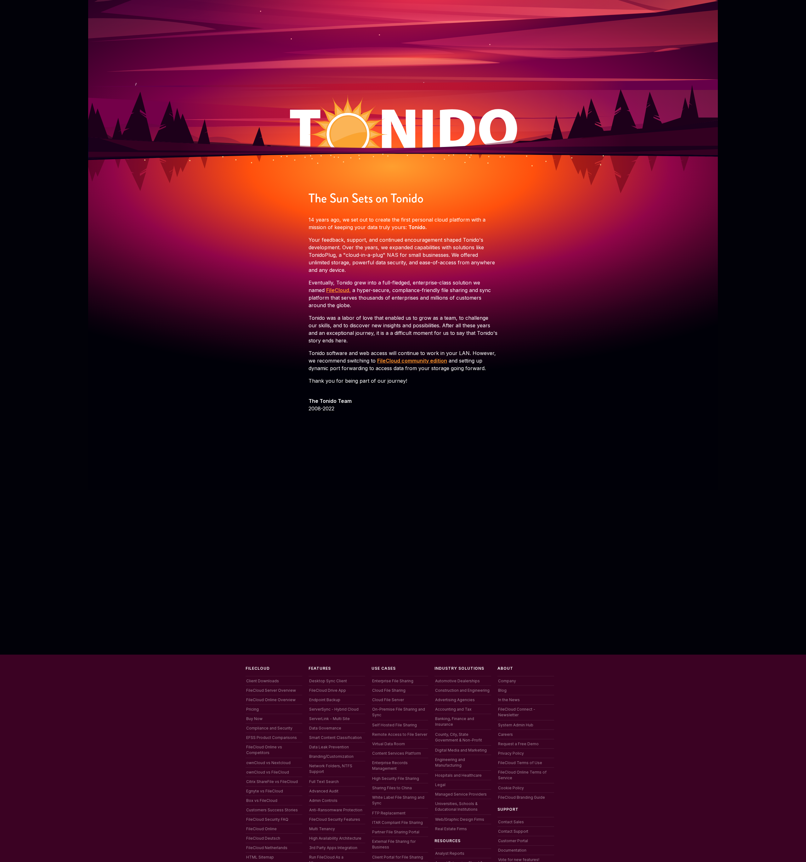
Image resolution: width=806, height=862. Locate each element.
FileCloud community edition (412, 361)
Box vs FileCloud (261, 800)
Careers (505, 734)
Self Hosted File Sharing (394, 725)
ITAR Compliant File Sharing (397, 822)
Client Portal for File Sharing (397, 857)
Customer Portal (513, 840)
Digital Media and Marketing (461, 750)
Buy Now (254, 718)
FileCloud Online (261, 828)
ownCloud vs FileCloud (267, 772)
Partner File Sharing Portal (395, 832)
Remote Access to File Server (399, 734)
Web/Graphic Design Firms (459, 819)
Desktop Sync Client (328, 681)
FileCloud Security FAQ (267, 819)
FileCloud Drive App (327, 690)
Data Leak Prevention (329, 747)
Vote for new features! (518, 859)
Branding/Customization (331, 756)
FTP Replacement (389, 813)
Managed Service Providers (461, 794)
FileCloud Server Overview (271, 690)
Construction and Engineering (462, 690)
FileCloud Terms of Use (520, 762)
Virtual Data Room (388, 743)
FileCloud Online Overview (271, 699)
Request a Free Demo (518, 743)
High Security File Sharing (395, 778)
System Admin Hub (515, 725)
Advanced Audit (323, 791)
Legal (440, 784)
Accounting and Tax (453, 709)
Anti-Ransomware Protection (335, 810)
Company (507, 681)
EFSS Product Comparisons (271, 737)
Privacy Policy (511, 753)
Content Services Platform (396, 753)
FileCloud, (338, 290)
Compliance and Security (269, 728)
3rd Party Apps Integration (333, 847)
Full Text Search (324, 781)
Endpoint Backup (324, 699)
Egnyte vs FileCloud (264, 791)
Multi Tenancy (322, 828)
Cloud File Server (388, 699)
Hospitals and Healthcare (458, 775)
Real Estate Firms (451, 828)
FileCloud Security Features (334, 819)
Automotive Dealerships (457, 681)
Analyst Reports (449, 853)
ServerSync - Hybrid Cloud (334, 709)
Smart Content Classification (335, 737)
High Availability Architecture (335, 838)
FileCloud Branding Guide (521, 797)
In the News (509, 699)
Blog (502, 690)
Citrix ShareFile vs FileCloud (272, 781)
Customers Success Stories (272, 810)
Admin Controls (323, 800)
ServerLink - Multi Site (329, 718)
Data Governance (325, 728)
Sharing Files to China (392, 788)
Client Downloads (262, 681)
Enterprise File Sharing (392, 681)
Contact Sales (511, 822)
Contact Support (513, 831)
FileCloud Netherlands (266, 847)
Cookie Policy (511, 788)
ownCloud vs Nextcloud (268, 762)
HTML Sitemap (260, 857)
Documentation (512, 850)
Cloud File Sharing (389, 690)
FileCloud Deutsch (263, 838)
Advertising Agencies (455, 699)
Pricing (252, 709)
